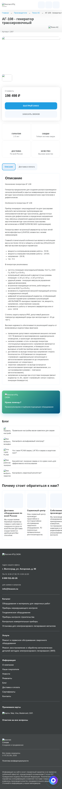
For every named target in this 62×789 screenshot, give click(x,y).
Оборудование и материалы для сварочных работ (26, 603)
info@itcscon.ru (10, 589)
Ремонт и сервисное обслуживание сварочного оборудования (24, 641)
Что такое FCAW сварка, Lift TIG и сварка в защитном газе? (34, 452)
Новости (6, 674)
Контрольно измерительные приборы (20, 621)
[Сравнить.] (55, 41)
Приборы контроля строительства (18, 617)
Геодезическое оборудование (16, 612)
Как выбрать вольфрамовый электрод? (28, 441)
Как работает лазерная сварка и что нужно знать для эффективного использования (34, 462)
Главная (5, 13)
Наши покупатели (10, 669)
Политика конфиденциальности (15, 761)
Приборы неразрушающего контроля (19, 608)
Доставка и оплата (11, 687)
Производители (20, 13)
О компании (8, 665)
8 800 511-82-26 (9, 578)
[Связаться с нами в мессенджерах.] (53, 780)
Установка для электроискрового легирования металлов (29, 626)
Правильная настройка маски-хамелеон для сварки (33, 431)
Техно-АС (36, 13)
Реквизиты (7, 678)
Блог (4, 683)
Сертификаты (8, 692)
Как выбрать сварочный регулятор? (27, 473)
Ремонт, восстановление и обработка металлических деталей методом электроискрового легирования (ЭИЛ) (28, 649)
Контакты (6, 696)
